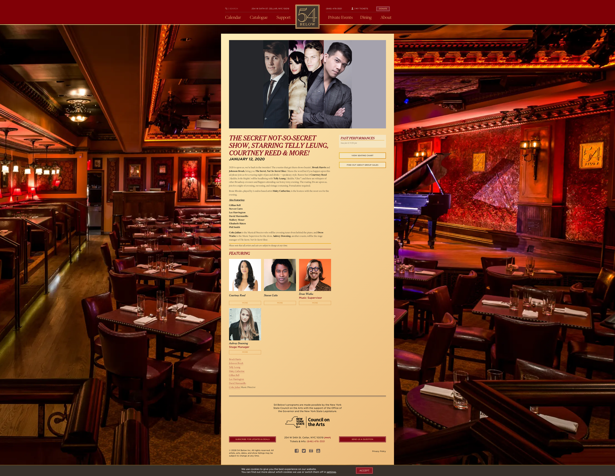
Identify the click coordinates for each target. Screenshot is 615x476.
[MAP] (327, 437)
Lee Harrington (236, 379)
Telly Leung (234, 367)
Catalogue (259, 17)
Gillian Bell (234, 375)
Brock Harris (235, 359)
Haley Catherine (237, 371)
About (386, 17)
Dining (366, 17)
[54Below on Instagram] (311, 451)
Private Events (340, 17)
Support (283, 17)
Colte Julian (234, 387)
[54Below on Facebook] (297, 451)
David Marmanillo (237, 383)
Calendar (233, 17)
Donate (383, 9)
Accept (364, 470)
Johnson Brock (236, 363)
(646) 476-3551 (334, 8)
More (245, 303)
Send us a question (362, 439)
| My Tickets (361, 8)
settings (331, 472)
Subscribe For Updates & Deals (252, 439)
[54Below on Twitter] (304, 451)
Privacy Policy (379, 451)
